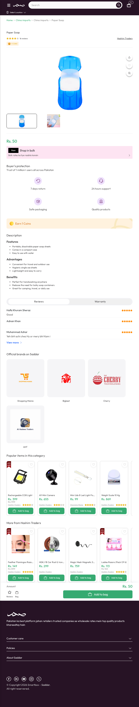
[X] (40, 679)
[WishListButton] (129, 65)
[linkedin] (18, 679)
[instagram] (33, 679)
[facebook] (10, 679)
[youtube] (25, 679)
